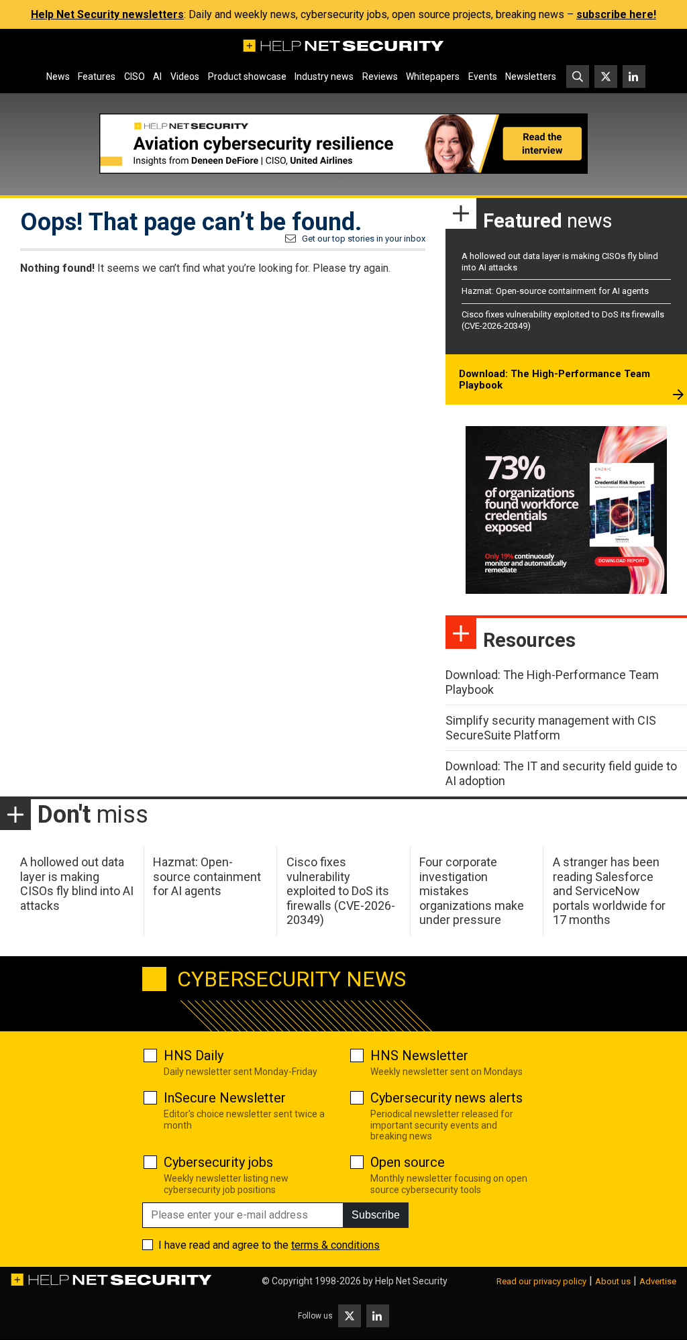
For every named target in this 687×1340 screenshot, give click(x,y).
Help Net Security (411, 1281)
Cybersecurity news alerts (446, 1098)
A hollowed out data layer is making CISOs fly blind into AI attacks (77, 884)
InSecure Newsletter (225, 1098)
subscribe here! (616, 14)
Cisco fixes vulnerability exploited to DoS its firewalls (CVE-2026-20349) (340, 891)
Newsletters (530, 76)
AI (157, 76)
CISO (134, 76)
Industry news (324, 76)
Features (96, 76)
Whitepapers (433, 76)
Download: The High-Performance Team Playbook (554, 380)
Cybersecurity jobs (218, 1162)
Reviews (380, 76)
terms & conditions (335, 1245)
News (58, 76)
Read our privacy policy (541, 1281)
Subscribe (376, 1215)
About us (613, 1281)
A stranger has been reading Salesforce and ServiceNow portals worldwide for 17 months (609, 891)
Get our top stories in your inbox (363, 238)
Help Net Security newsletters (107, 14)
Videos (184, 76)
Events (482, 76)
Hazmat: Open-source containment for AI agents (555, 291)
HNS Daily (193, 1055)
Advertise (657, 1281)
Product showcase (247, 76)
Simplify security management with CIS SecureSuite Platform (550, 727)
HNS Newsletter (419, 1055)
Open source (407, 1162)
